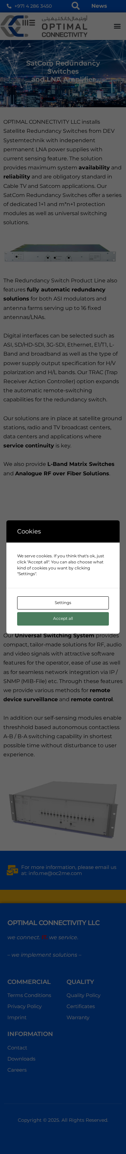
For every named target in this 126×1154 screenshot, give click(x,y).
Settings (63, 602)
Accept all (63, 618)
